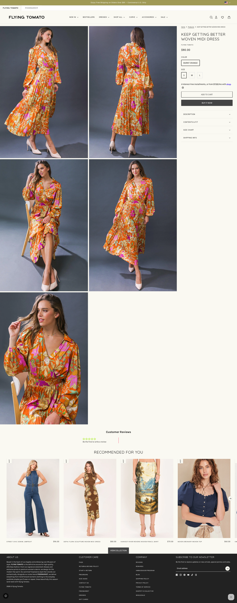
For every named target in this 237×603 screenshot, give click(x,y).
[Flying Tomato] (27, 17)
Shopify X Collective (145, 591)
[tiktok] (192, 574)
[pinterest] (184, 574)
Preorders (83, 574)
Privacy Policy (142, 583)
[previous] (6, 461)
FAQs (81, 562)
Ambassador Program (145, 570)
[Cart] (229, 17)
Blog (138, 574)
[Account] (216, 17)
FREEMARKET (84, 591)
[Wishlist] (222, 17)
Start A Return (85, 570)
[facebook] (176, 574)
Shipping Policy (142, 579)
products (191, 27)
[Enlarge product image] (44, 92)
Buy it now (207, 103)
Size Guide (83, 579)
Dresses (82, 595)
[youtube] (188, 574)
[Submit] (227, 568)
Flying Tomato (187, 45)
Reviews (139, 562)
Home (183, 27)
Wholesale (140, 595)
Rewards (139, 566)
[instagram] (180, 574)
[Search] (211, 17)
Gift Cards (83, 599)
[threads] (196, 574)
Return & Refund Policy (89, 566)
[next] (230, 498)
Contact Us (84, 583)
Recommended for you (118, 452)
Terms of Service (143, 587)
